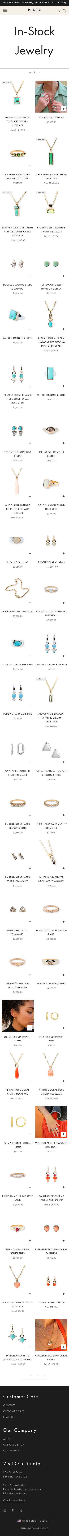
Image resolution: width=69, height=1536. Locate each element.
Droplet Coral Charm (51, 1302)
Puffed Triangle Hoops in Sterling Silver (51, 773)
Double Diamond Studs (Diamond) (17, 286)
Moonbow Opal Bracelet (17, 611)
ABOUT (7, 1438)
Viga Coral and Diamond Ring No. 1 (51, 1145)
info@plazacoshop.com (28, 1489)
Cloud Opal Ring (17, 562)
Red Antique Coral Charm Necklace (18, 1092)
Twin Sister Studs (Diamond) (18, 932)
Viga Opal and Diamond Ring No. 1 (51, 613)
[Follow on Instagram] (4, 1510)
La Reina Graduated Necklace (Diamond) (51, 879)
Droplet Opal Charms (51, 562)
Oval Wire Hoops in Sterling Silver (17, 773)
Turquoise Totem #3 (51, 117)
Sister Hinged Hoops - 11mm (17, 1038)
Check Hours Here (14, 1500)
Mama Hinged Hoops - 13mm (17, 1145)
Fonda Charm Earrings (17, 714)
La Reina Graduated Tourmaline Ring (17, 176)
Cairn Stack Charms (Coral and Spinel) (51, 1198)
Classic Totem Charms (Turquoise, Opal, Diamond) (18, 399)
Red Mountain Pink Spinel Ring (18, 1251)
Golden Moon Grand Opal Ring (51, 507)
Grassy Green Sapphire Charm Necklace (51, 229)
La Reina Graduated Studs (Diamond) (17, 879)
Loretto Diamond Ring (51, 983)
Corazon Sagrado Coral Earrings (51, 1251)
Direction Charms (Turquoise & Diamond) (17, 1357)
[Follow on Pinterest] (13, 1510)
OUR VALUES (11, 1450)
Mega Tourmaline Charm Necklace (51, 176)
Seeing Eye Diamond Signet (51, 454)
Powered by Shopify (40, 1528)
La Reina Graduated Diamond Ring (17, 826)
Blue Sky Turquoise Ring (17, 664)
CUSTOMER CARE (14, 1411)
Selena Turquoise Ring (51, 395)
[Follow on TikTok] (21, 1510)
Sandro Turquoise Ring (17, 338)
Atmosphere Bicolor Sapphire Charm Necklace (51, 718)
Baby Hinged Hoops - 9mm (51, 1038)
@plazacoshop (17, 1493)
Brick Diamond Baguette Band (17, 1198)
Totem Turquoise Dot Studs (17, 454)
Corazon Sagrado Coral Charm (51, 1357)
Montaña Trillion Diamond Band (17, 985)
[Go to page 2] (44, 1375)
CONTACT (9, 1405)
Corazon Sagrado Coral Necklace (18, 1304)
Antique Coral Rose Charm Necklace (51, 1092)
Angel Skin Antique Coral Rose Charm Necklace (17, 509)
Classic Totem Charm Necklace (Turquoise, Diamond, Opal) (51, 342)
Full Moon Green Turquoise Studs (51, 286)
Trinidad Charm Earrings (51, 664)
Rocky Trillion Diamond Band (51, 932)
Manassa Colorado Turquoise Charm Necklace (17, 121)
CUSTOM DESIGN (14, 1444)
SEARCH (8, 1416)
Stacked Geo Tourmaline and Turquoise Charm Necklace (17, 231)
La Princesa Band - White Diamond (51, 826)
